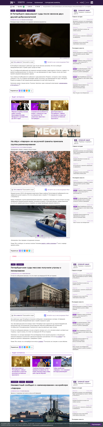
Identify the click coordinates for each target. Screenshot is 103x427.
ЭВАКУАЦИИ (31, 10)
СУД (13, 10)
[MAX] (19, 91)
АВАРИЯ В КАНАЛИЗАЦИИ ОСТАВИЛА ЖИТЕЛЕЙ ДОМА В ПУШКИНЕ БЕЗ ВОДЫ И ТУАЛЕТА (67, 6)
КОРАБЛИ (29, 381)
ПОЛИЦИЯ (20, 264)
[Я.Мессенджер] (29, 91)
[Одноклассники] (27, 91)
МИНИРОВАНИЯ (21, 10)
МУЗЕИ (22, 381)
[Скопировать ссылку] (31, 91)
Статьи (29, 2)
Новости (21, 2)
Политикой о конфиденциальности (42, 425)
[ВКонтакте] (24, 91)
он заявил (59, 336)
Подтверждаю (96, 424)
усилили (40, 341)
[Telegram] (22, 91)
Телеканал (38, 2)
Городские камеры (52, 2)
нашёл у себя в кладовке (48, 243)
